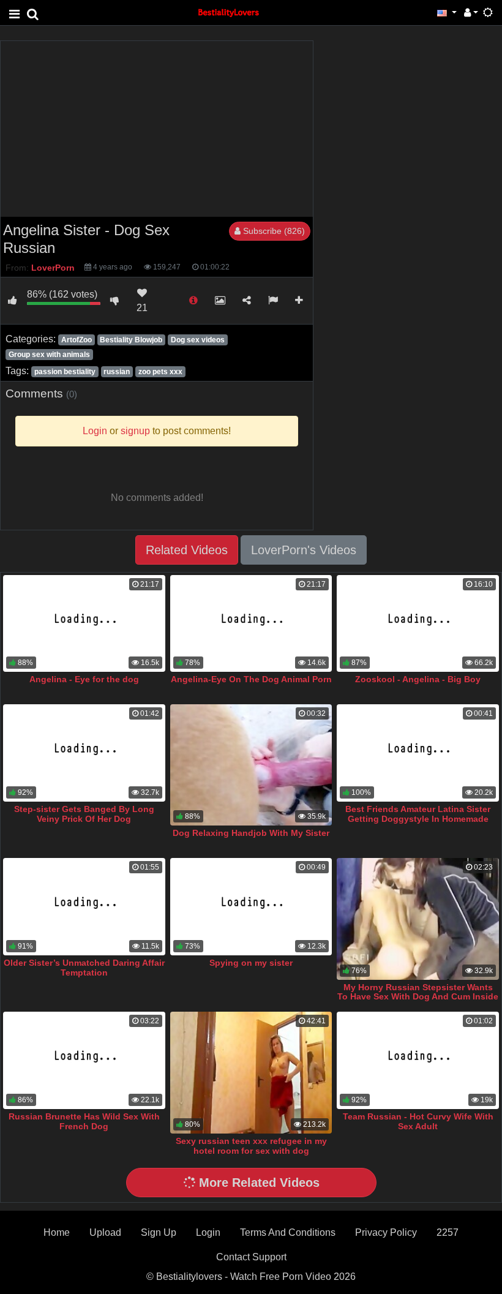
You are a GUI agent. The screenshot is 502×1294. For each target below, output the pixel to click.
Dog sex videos (198, 340)
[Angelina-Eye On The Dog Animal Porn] (251, 623)
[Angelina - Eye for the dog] (84, 623)
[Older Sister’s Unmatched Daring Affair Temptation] (84, 906)
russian (116, 371)
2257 (447, 1232)
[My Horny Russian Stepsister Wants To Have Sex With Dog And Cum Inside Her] (418, 918)
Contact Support (251, 1257)
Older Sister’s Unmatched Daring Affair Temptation (84, 967)
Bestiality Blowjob (131, 340)
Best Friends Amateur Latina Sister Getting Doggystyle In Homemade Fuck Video (417, 818)
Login (208, 1232)
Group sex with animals (49, 354)
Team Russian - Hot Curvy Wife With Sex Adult (418, 1121)
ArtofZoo (76, 340)
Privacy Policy (386, 1232)
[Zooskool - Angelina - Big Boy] (418, 623)
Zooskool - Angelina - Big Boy (418, 679)
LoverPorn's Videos (303, 550)
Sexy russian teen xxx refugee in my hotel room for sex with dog (251, 1146)
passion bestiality (65, 371)
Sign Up (158, 1232)
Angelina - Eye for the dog (84, 679)
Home (56, 1232)
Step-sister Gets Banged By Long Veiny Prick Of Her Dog (84, 814)
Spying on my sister (251, 963)
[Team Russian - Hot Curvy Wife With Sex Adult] (418, 1060)
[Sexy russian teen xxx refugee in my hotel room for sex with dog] (251, 1072)
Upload (105, 1232)
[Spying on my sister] (251, 906)
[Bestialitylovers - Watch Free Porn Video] (229, 12)
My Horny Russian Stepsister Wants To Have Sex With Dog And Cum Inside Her (417, 997)
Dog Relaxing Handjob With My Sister (251, 833)
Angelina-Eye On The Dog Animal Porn (251, 679)
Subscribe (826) (273, 231)
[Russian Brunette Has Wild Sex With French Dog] (84, 1060)
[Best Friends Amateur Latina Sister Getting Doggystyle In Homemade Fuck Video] (418, 753)
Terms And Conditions (287, 1232)
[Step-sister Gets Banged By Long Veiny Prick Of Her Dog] (84, 753)
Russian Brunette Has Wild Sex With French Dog (84, 1121)
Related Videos (187, 550)
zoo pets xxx (160, 371)
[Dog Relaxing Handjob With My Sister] (251, 765)
